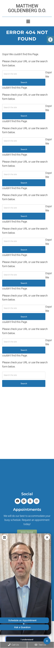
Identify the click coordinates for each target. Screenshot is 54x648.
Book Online (27, 532)
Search (24, 383)
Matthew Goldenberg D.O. (27, 8)
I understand (27, 639)
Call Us (15, 644)
